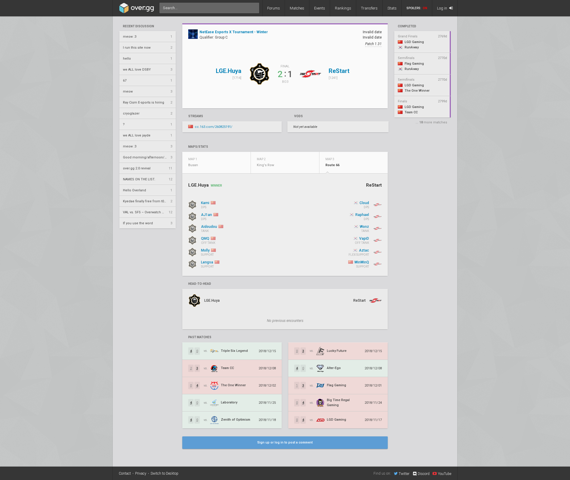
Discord (424, 474)
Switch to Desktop (164, 473)
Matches (297, 8)
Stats (392, 8)
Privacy (140, 473)
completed (407, 26)
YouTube (444, 474)
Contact (125, 473)
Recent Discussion (138, 26)
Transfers (369, 8)
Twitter (404, 474)
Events (319, 8)
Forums (273, 8)
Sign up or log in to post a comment (285, 442)
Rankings (343, 8)
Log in (442, 8)
